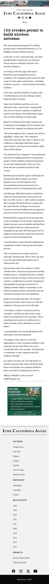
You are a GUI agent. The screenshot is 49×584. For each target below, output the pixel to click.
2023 (15, 515)
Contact (16, 494)
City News (17, 451)
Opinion (16, 456)
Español (16, 465)
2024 (15, 510)
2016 (15, 547)
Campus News (18, 447)
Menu (24, 22)
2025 (15, 505)
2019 (15, 533)
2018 (15, 537)
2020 (15, 528)
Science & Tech (18, 474)
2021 (15, 524)
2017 (15, 542)
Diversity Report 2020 (21, 558)
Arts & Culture (18, 470)
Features (16, 460)
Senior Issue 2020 (19, 562)
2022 (15, 519)
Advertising (17, 485)
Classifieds (17, 490)
